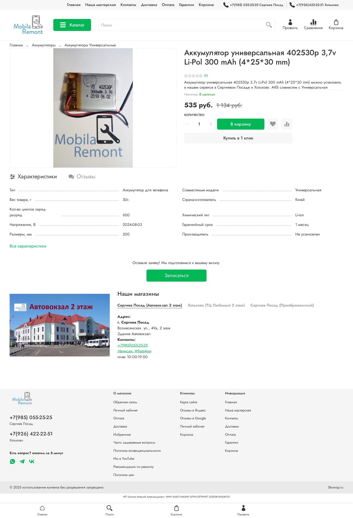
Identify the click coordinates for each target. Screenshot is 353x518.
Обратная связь (125, 402)
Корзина (206, 4)
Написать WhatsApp (134, 351)
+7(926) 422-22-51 (31, 433)
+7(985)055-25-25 (132, 345)
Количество (194, 115)
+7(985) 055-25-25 (31, 417)
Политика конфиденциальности (137, 450)
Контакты (128, 4)
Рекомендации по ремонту (133, 466)
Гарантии (186, 4)
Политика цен (123, 474)
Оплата (168, 4)
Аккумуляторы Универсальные (90, 45)
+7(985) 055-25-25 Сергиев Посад (256, 4)
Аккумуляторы (43, 45)
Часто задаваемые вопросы (134, 442)
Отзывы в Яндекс (193, 410)
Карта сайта (188, 402)
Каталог (77, 25)
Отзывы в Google (193, 418)
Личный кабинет (125, 410)
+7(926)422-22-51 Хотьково (317, 4)
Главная (73, 4)
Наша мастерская (100, 4)
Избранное (122, 434)
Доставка (149, 4)
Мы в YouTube (123, 458)
